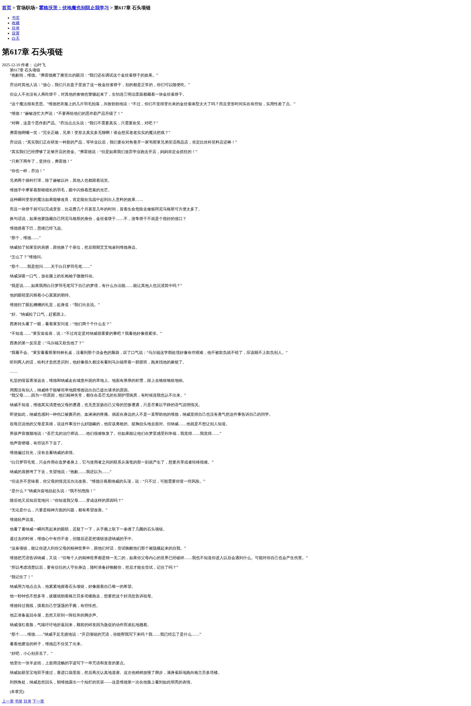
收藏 (16, 23)
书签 (19, 701)
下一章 (38, 701)
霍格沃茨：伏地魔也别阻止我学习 (74, 7)
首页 (6, 7)
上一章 (8, 701)
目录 (27, 701)
